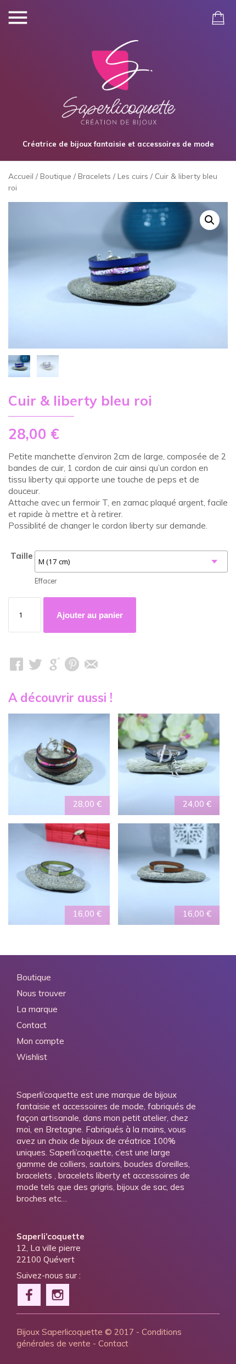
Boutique (55, 176)
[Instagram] (58, 1293)
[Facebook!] (29, 1293)
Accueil (20, 176)
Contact (31, 1025)
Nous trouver (41, 993)
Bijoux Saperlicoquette (59, 1332)
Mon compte (40, 1041)
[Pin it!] (72, 664)
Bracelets (94, 176)
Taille (21, 556)
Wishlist (31, 1057)
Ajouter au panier (90, 615)
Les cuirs (132, 176)
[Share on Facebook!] (16, 664)
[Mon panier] (218, 18)
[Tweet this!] (35, 664)
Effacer (46, 580)
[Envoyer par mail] (91, 664)
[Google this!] (54, 664)
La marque (37, 1009)
